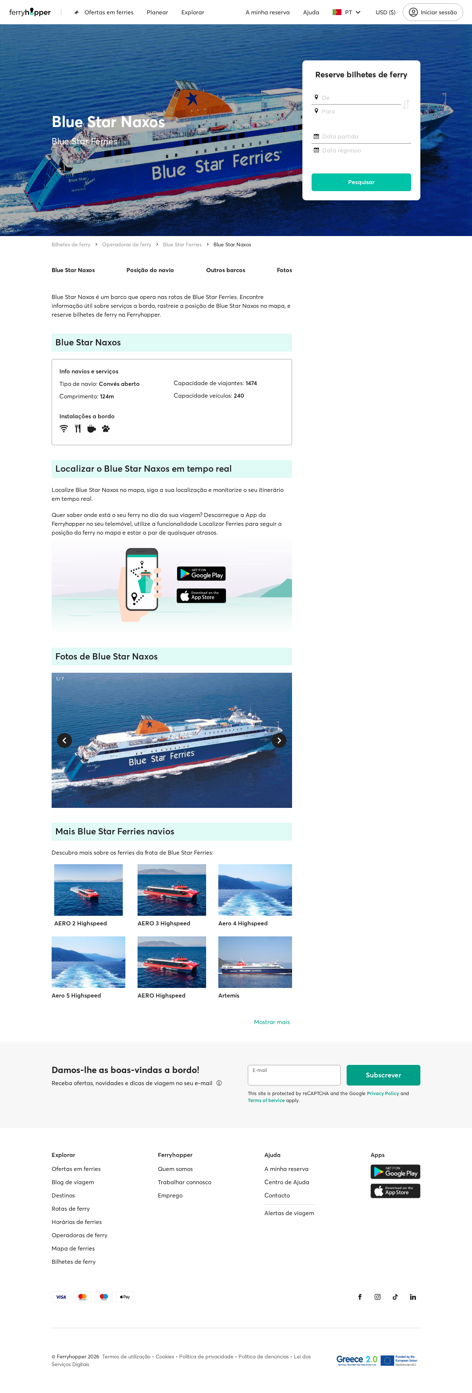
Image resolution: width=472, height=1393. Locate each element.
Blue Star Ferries (182, 244)
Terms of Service (266, 1100)
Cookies (165, 1356)
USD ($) (385, 12)
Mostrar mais (272, 1022)
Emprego (170, 1195)
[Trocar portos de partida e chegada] (406, 104)
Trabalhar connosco (184, 1182)
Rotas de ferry (71, 1208)
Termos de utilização (126, 1356)
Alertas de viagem (289, 1213)
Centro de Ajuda (286, 1182)
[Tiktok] (395, 1297)
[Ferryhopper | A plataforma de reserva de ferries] (30, 12)
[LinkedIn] (413, 1297)
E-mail (260, 1070)
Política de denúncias (264, 1356)
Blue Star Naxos (232, 244)
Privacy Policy (383, 1093)
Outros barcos (225, 270)
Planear (157, 12)
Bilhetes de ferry (71, 244)
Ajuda (311, 12)
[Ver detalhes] (219, 1083)
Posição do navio (150, 270)
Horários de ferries (77, 1221)
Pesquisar (361, 182)
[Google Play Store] (395, 1171)
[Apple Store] (395, 1190)
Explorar (192, 12)
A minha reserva (268, 12)
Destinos (63, 1195)
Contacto (277, 1195)
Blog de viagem (73, 1182)
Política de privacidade (206, 1356)
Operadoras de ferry (126, 244)
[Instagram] (377, 1297)
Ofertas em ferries (108, 12)
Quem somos (175, 1168)
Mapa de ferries (73, 1248)
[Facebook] (360, 1297)
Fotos (284, 270)
